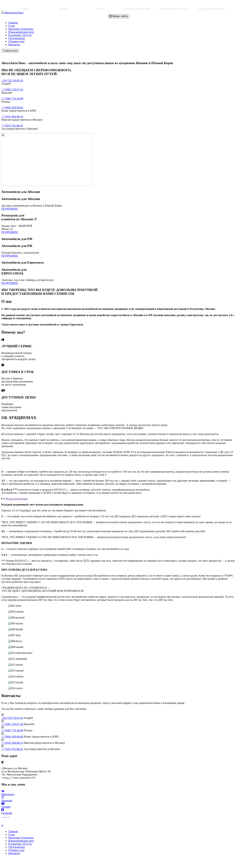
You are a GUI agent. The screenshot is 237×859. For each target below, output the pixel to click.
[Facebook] (2, 816)
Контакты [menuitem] (14, 853)
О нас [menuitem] (11, 834)
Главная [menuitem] (13, 831)
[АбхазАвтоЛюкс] (12, 12)
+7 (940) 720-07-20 (65, 5)
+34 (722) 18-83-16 (28, 5)
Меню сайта (120, 16)
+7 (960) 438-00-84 (139, 5)
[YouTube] (8, 816)
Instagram (6, 800)
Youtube (6, 806)
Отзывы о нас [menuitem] (16, 850)
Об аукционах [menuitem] (16, 846)
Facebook (6, 813)
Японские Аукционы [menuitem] (20, 837)
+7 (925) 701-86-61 (214, 5)
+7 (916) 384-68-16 (177, 5)
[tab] (118, 498)
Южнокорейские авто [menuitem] (21, 840)
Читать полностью (16, 498)
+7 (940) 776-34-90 (102, 5)
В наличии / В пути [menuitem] (20, 843)
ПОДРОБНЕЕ (9, 208)
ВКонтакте (7, 794)
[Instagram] (5, 816)
